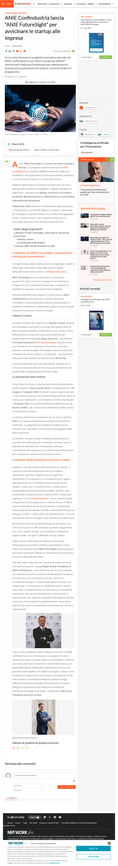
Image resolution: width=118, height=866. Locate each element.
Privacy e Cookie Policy (49, 823)
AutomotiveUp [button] (54, 4)
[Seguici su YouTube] (60, 817)
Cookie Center (9, 825)
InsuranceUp (81, 4)
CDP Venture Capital (46, 342)
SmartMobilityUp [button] (105, 4)
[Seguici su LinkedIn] (44, 817)
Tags (25, 823)
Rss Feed (33, 823)
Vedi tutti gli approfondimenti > (102, 280)
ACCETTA (93, 848)
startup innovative (39, 498)
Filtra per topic (88, 159)
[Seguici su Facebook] (54, 817)
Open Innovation (57, 271)
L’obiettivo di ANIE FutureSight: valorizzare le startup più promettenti (41, 234)
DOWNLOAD (105, 57)
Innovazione (17, 46)
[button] (7, 3)
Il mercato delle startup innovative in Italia (34, 246)
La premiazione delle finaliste (31, 242)
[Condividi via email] (17, 51)
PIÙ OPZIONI (93, 856)
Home (7, 46)
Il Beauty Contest (25, 239)
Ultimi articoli (42, 4)
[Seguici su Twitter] (49, 817)
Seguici (33, 817)
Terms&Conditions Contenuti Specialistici (79, 823)
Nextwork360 (13, 836)
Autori (18, 823)
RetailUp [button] (91, 4)
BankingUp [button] (68, 4)
